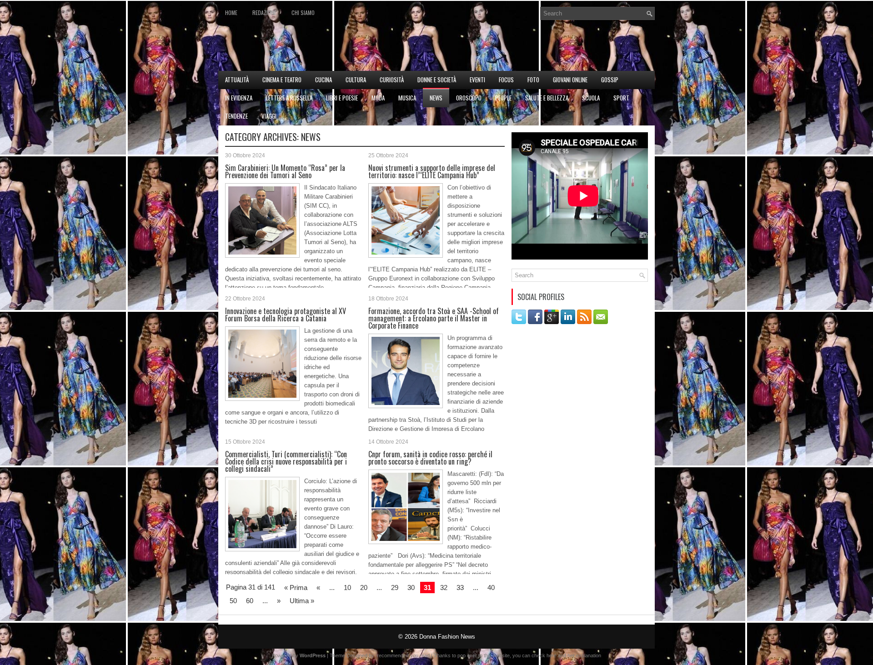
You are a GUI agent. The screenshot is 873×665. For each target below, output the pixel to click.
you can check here (534, 655)
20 (363, 587)
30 (411, 587)
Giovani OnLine (570, 79)
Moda (378, 97)
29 (394, 587)
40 (491, 587)
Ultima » (302, 601)
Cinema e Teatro (281, 79)
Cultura (356, 79)
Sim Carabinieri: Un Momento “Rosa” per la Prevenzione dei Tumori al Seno (285, 171)
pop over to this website (483, 655)
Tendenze (236, 115)
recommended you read (403, 655)
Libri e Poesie (342, 97)
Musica (407, 97)
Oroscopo (469, 97)
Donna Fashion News (447, 636)
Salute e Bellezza (546, 97)
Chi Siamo (303, 12)
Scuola (591, 97)
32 (443, 587)
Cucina (323, 79)
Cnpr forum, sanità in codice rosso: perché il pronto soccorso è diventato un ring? (430, 458)
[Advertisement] (548, 48)
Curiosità (392, 79)
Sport (621, 97)
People (503, 97)
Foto (533, 79)
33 (460, 587)
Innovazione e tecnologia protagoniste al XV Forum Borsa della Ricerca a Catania (285, 314)
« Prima (295, 587)
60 (249, 601)
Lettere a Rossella (289, 97)
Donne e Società (436, 79)
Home (231, 12)
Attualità (237, 79)
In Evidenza (238, 97)
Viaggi (268, 115)
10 (347, 587)
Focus (506, 79)
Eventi (477, 79)
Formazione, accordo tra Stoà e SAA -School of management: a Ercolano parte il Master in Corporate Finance (433, 318)
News (436, 97)
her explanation (584, 655)
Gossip (609, 79)
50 (233, 601)
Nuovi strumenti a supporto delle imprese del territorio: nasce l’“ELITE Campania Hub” (431, 171)
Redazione (264, 12)
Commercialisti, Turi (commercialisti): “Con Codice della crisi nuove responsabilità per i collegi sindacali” (286, 461)
